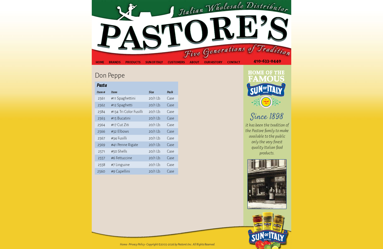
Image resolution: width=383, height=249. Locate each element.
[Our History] (267, 184)
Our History (213, 62)
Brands (115, 62)
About (194, 62)
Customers (176, 62)
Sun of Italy (154, 62)
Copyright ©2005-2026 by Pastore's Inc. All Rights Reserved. (180, 244)
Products (133, 62)
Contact (233, 62)
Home (100, 62)
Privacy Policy (137, 244)
